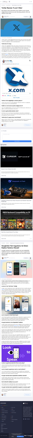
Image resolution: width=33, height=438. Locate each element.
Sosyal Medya (8, 5)
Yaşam (13, 421)
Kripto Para (13, 407)
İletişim (2, 431)
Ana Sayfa (3, 5)
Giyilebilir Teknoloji (5, 412)
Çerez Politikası (12, 436)
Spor (2, 407)
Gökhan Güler (3, 175)
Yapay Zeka (3, 419)
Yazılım (3, 421)
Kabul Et (20, 436)
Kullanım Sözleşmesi (4, 428)
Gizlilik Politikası (3, 424)
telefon (3, 289)
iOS (18, 325)
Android (15, 325)
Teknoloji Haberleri (14, 419)
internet (6, 54)
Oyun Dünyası (14, 412)
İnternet (3, 414)
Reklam (2, 425)
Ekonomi (3, 409)
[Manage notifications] (31, 436)
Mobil (12, 409)
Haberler (7, 243)
